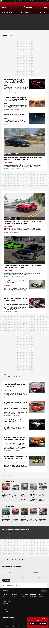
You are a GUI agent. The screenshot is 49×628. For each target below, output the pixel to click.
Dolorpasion (20, 537)
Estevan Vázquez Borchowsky (12, 168)
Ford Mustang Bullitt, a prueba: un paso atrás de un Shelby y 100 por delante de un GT (23, 158)
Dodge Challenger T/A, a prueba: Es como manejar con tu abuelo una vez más (23, 266)
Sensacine (23, 596)
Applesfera (4, 599)
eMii (3, 577)
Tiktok (47, 12)
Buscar (45, 586)
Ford (5, 406)
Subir (43, 590)
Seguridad (20, 572)
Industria (11, 12)
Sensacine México (24, 619)
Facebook (38, 12)
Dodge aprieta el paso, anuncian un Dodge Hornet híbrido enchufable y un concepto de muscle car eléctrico (15, 81)
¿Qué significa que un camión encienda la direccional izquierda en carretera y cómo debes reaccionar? (24, 495)
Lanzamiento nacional (27, 537)
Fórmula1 (15, 537)
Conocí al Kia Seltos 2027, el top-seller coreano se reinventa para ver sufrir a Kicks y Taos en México (43, 520)
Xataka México (5, 619)
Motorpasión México (24, 6)
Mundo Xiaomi (5, 603)
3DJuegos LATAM (15, 619)
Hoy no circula (18, 12)
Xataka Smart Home (6, 601)
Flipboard (17, 376)
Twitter (42, 12)
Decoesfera (5, 609)
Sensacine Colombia (24, 620)
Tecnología (35, 572)
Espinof (22, 598)
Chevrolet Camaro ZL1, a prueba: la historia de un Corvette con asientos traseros (22, 223)
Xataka (4, 596)
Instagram (40, 12)
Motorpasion (7, 285)
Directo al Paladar (33, 596)
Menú (4, 7)
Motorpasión (41, 596)
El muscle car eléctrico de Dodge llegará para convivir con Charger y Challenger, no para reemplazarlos (15, 99)
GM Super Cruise (36, 577)
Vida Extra (13, 598)
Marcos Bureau (9, 294)
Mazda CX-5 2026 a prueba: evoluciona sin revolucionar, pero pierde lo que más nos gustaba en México (15, 520)
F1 (32, 12)
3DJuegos (13, 596)
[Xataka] (1, 1)
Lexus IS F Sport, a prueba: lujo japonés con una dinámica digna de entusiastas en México (24, 520)
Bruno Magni (9, 311)
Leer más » (15, 91)
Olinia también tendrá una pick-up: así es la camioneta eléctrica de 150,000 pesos (15, 495)
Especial (10, 537)
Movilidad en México (9, 481)
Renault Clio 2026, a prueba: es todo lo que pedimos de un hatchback (6, 518)
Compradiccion (5, 611)
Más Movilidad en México (41, 480)
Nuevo (44, 7)
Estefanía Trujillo (10, 109)
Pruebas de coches (8, 162)
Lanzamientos (27, 12)
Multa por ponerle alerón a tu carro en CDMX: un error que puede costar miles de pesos (6, 494)
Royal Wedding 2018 (22, 577)
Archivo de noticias (8, 476)
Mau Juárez (8, 92)
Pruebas (6, 12)
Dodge (5, 303)
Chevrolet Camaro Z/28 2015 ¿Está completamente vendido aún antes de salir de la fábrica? (15, 384)
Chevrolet (6, 389)
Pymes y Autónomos (15, 609)
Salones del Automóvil (7, 572)
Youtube (44, 12)
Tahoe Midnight (35, 537)
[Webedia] (6, 590)
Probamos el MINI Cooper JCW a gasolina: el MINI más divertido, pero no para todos (33, 519)
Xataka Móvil (5, 598)
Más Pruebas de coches (41, 505)
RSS (14, 376)
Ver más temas (6, 580)
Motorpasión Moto (42, 598)
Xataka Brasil (5, 620)
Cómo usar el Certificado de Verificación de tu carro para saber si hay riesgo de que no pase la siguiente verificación (42, 496)
